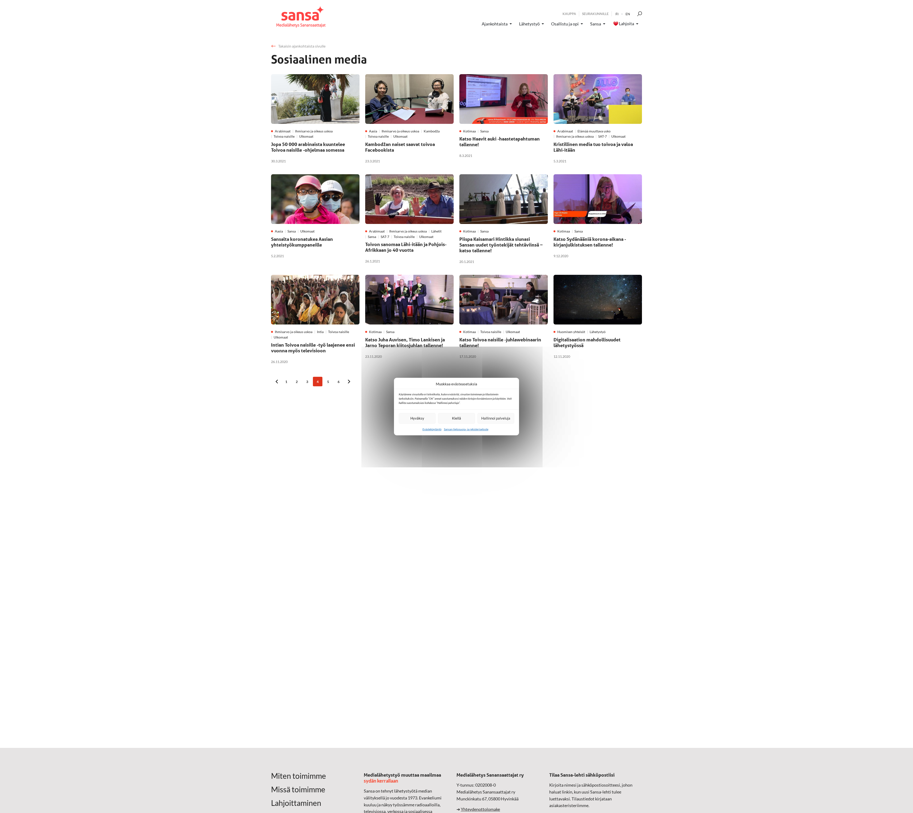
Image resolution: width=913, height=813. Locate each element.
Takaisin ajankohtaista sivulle (301, 46)
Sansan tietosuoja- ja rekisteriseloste (466, 429)
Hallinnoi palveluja (495, 418)
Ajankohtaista (495, 24)
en (628, 14)
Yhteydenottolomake (480, 809)
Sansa (595, 24)
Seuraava (349, 381)
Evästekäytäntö (432, 429)
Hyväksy (417, 418)
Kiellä (456, 418)
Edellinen (277, 381)
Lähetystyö (529, 24)
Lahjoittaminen (296, 803)
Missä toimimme (298, 789)
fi (617, 14)
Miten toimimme (298, 776)
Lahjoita (626, 23)
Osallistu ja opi (565, 24)
